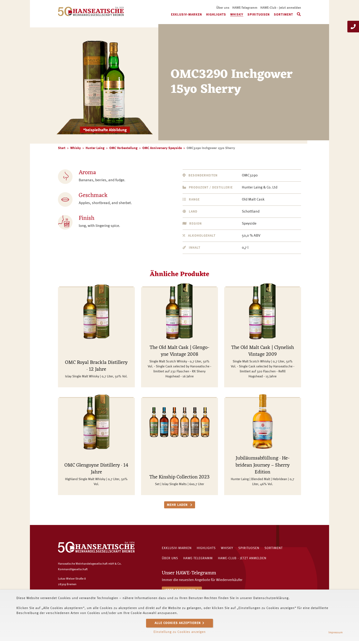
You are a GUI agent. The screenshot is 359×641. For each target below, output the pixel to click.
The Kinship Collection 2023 (179, 477)
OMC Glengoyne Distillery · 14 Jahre (96, 469)
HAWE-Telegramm (244, 8)
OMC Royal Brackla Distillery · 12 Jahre (96, 366)
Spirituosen (258, 14)
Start (61, 148)
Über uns (222, 8)
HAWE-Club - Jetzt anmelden (280, 8)
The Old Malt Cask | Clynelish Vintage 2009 (262, 351)
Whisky (236, 14)
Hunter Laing (95, 148)
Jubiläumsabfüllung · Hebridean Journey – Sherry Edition (263, 465)
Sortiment (283, 14)
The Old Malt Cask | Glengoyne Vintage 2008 (179, 351)
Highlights (216, 14)
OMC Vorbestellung (123, 148)
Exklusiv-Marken (186, 14)
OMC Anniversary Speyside (162, 148)
